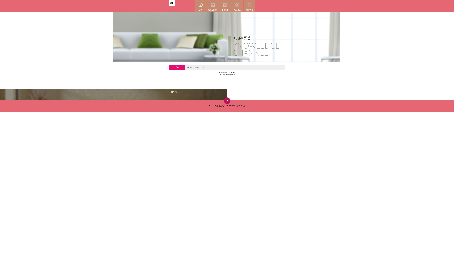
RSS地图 (235, 106)
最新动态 (237, 10)
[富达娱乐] (172, 1)
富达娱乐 (196, 67)
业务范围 (225, 10)
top (227, 100)
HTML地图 (241, 106)
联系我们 (249, 10)
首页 (200, 10)
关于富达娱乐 (213, 10)
